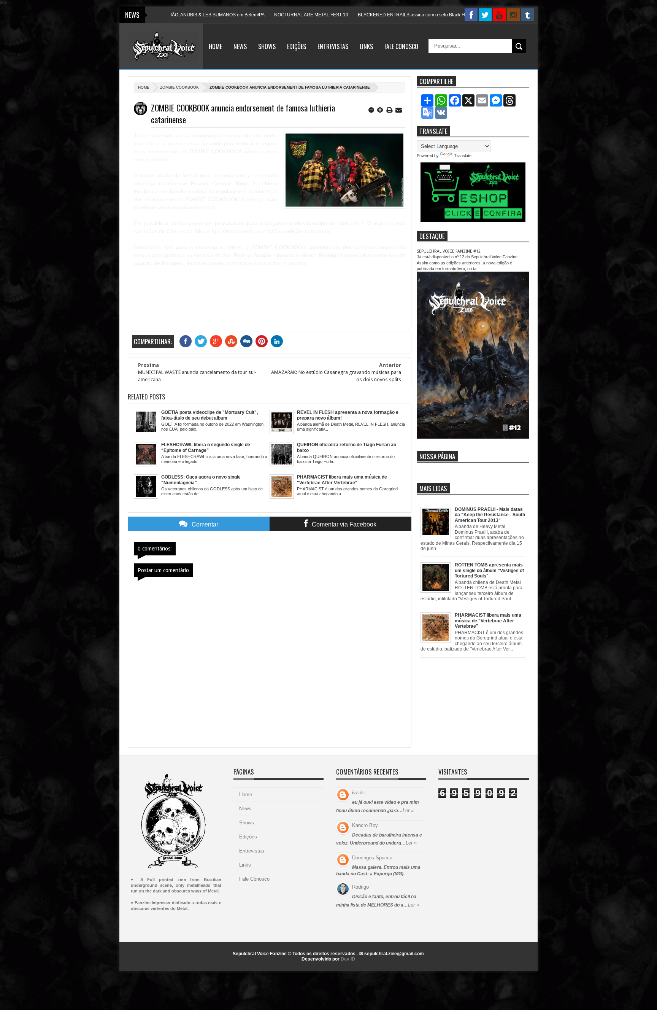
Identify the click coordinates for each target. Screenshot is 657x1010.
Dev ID (348, 959)
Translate (462, 155)
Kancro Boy (365, 825)
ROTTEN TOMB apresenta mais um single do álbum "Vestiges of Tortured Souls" (489, 570)
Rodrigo (360, 887)
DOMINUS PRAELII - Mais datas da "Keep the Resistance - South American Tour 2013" (490, 515)
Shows (267, 46)
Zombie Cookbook (179, 87)
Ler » (408, 810)
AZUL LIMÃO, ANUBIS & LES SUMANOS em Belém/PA (172, 14)
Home (215, 46)
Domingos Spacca (372, 857)
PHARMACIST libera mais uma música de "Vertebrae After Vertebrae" (488, 620)
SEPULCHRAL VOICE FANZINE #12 (449, 251)
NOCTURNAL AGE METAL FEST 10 (275, 14)
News (240, 46)
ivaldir (358, 792)
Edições (296, 46)
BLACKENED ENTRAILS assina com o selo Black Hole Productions (391, 14)
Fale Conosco (401, 46)
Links (366, 46)
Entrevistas (332, 46)
